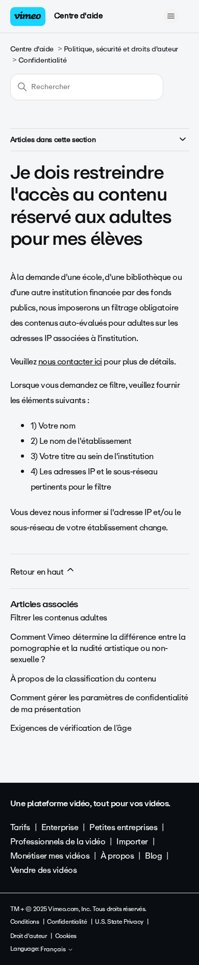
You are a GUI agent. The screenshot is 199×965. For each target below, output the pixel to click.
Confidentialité (42, 60)
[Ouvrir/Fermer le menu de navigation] (171, 16)
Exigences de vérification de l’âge (71, 728)
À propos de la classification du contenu (83, 679)
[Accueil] (28, 16)
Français (53, 949)
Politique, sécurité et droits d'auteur (121, 49)
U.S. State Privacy (119, 922)
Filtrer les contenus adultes (58, 618)
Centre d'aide (78, 15)
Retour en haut (38, 572)
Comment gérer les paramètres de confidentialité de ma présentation (99, 703)
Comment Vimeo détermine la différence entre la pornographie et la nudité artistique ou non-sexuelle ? (98, 648)
